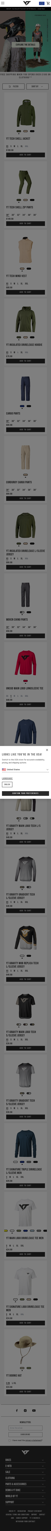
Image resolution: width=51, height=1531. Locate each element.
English (7, 784)
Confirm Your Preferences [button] (25, 793)
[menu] (2, 3)
